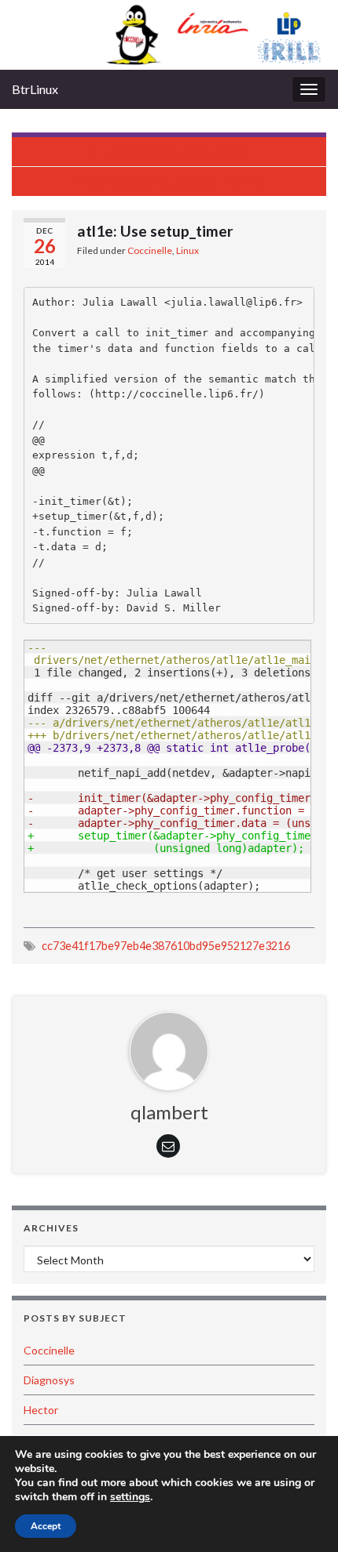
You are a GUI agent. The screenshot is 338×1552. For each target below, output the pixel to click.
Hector (41, 1409)
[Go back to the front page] (169, 35)
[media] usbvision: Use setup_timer (161, 181)
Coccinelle (149, 250)
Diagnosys (49, 1380)
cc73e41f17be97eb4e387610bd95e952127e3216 (166, 945)
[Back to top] (302, 1516)
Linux (187, 250)
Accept (46, 1526)
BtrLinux (35, 89)
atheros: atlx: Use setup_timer (177, 151)
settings (130, 1497)
